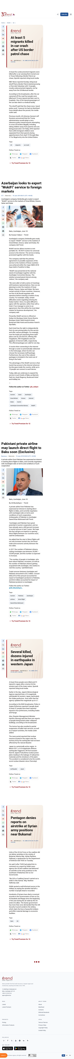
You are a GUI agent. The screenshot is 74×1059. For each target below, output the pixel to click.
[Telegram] (19, 1040)
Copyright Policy (43, 1027)
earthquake (13, 769)
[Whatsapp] (3, 1040)
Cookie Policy (42, 1030)
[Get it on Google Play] (20, 1048)
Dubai (12, 402)
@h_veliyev (34, 387)
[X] (11, 1040)
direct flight (21, 599)
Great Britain (14, 398)
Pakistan (20, 595)
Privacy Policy (42, 1025)
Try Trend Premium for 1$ (20, 163)
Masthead (41, 1007)
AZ (67, 1055)
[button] (3, 26)
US (11, 145)
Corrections (41, 1015)
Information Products (8, 1025)
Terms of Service (43, 1022)
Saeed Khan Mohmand (16, 603)
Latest (4, 1004)
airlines (12, 599)
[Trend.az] (8, 14)
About (40, 1004)
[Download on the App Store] (7, 1048)
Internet (31, 398)
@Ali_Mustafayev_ (15, 588)
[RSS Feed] (27, 1040)
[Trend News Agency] (7, 978)
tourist (19, 402)
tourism (12, 394)
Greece (23, 398)
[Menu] (71, 14)
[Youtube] (15, 1040)
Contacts (41, 1009)
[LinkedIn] (23, 1040)
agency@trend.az (6, 995)
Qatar (19, 394)
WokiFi (33, 405)
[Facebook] (7, 1040)
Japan (22, 769)
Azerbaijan (28, 394)
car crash (26, 145)
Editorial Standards (43, 1012)
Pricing (4, 1022)
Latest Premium (6, 1007)
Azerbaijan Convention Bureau (19, 405)
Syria (11, 921)
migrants (17, 145)
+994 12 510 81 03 (6, 993)
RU (70, 1055)
